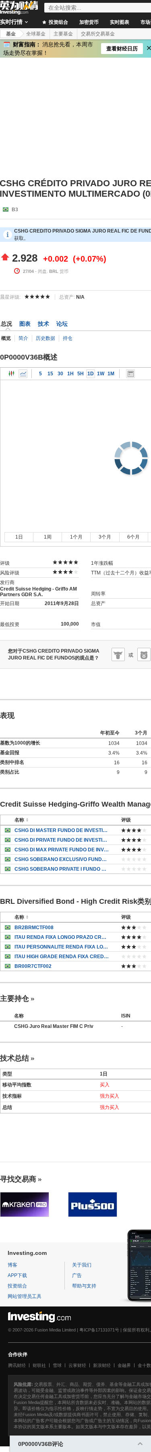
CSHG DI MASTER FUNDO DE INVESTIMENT (61, 830)
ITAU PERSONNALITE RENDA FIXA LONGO (61, 947)
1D (90, 374)
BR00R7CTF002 (33, 966)
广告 (77, 1275)
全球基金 (36, 34)
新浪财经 (102, 1365)
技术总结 (14, 1058)
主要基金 (63, 34)
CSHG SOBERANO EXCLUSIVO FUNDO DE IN (61, 859)
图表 (25, 323)
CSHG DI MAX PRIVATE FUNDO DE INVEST (61, 850)
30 (60, 374)
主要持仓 (14, 998)
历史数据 (45, 338)
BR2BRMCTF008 (34, 927)
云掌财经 (77, 1365)
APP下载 (17, 1275)
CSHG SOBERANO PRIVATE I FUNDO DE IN (61, 869)
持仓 (67, 338)
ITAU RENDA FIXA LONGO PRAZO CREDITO (61, 937)
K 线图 (11, 373)
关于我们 (81, 1265)
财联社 (39, 1365)
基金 (11, 34)
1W (100, 374)
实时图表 (119, 22)
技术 (43, 323)
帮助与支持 (84, 1286)
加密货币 (89, 22)
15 (50, 374)
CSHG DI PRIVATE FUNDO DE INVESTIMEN (61, 840)
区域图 (23, 373)
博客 (12, 1265)
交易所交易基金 (98, 34)
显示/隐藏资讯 (130, 373)
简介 (23, 338)
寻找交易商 (18, 1179)
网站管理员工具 (24, 1296)
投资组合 (58, 22)
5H (80, 374)
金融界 (124, 1365)
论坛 (62, 323)
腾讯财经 (17, 1365)
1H (70, 374)
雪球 (57, 1365)
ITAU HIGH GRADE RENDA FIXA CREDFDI (61, 956)
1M (111, 374)
